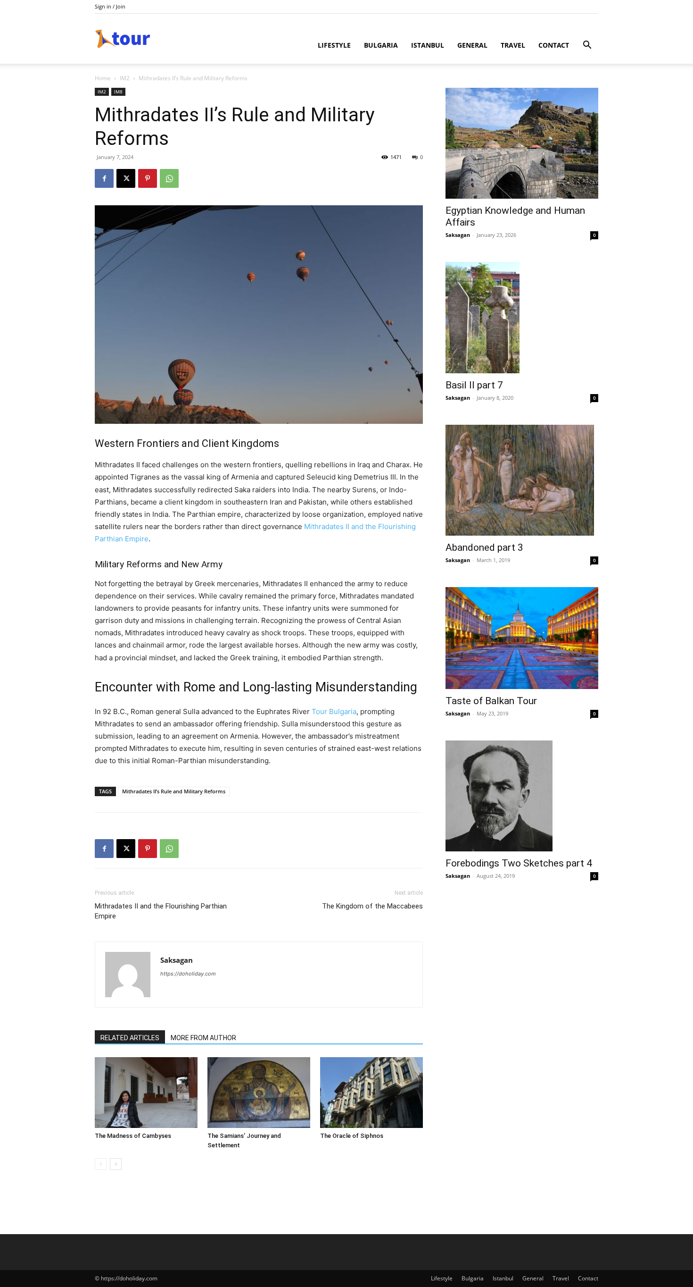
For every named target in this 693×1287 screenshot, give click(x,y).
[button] (587, 46)
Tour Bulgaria (334, 711)
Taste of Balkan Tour (491, 701)
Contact (553, 45)
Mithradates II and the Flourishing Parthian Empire (161, 911)
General (472, 45)
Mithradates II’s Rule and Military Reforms (173, 791)
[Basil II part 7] (522, 317)
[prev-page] (101, 1164)
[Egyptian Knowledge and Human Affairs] (522, 143)
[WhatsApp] (169, 178)
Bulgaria (381, 45)
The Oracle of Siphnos (351, 1135)
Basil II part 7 (474, 385)
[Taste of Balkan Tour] (522, 638)
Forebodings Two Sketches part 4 (519, 863)
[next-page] (116, 1164)
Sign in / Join (110, 6)
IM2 (125, 78)
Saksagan (176, 960)
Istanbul (427, 45)
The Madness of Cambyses (133, 1135)
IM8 (118, 91)
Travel (513, 45)
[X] (125, 178)
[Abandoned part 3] (522, 480)
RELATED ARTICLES (129, 1038)
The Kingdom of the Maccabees (372, 906)
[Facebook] (104, 178)
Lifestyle (334, 45)
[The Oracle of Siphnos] (371, 1092)
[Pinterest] (147, 178)
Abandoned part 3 (484, 547)
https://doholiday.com (188, 973)
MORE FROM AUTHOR (203, 1038)
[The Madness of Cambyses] (146, 1092)
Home (103, 78)
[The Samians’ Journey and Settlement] (258, 1092)
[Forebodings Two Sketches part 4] (522, 795)
